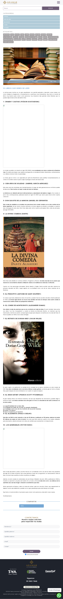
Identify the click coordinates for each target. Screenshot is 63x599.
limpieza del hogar (8, 39)
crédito (6, 25)
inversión (15, 37)
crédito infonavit (53, 39)
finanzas (32, 34)
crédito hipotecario (8, 42)
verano (40, 37)
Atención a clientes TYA (31, 587)
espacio (29, 39)
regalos (40, 39)
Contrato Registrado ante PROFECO (31, 590)
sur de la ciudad (8, 37)
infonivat (43, 34)
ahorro (23, 39)
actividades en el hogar (31, 37)
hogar (22, 34)
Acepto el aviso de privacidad (32, 554)
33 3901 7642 (31, 581)
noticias (6, 16)
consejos (6, 27)
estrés (45, 37)
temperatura (17, 39)
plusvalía (38, 34)
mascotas (49, 34)
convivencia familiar (53, 37)
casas (12, 34)
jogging (45, 39)
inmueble (21, 37)
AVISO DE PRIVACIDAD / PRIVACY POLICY (31, 592)
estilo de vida (7, 19)
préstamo (34, 39)
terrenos (17, 34)
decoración (7, 22)
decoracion (6, 34)
